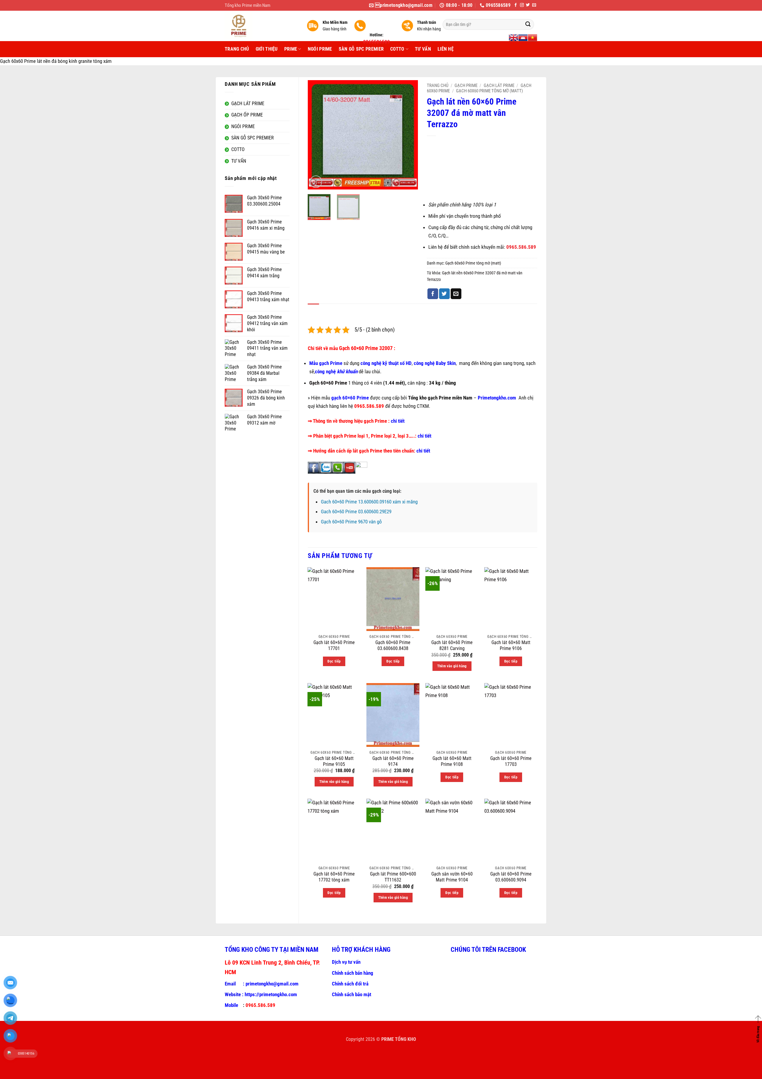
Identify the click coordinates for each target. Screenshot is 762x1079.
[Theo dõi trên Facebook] (516, 5)
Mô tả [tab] (313, 310)
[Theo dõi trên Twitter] (528, 5)
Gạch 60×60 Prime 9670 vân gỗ (351, 522)
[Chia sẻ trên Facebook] (432, 293)
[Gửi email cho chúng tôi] (534, 5)
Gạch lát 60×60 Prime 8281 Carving (452, 645)
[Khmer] (523, 37)
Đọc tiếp (334, 661)
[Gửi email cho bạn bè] (456, 293)
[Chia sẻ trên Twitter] (444, 293)
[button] (316, 181)
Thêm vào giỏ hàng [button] (452, 666)
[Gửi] (527, 24)
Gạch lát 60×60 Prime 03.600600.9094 (511, 877)
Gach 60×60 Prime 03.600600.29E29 (356, 511)
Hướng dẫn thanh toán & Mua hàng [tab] (443, 310)
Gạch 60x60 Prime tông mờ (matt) (489, 91)
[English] (513, 37)
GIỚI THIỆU (267, 49)
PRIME (290, 49)
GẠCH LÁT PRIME (499, 85)
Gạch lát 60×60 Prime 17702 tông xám (334, 877)
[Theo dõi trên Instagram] (522, 5)
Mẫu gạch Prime (325, 363)
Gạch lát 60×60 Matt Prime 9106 (510, 645)
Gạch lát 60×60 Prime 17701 (334, 645)
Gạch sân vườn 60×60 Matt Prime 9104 (452, 877)
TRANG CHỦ (237, 49)
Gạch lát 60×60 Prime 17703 (511, 761)
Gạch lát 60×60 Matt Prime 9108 (451, 761)
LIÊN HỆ (446, 49)
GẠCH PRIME (466, 85)
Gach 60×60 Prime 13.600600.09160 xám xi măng (369, 502)
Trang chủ (437, 85)
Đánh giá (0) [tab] (335, 310)
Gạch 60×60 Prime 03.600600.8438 (392, 645)
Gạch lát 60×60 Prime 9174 (393, 761)
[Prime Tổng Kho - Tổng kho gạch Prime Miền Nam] (261, 26)
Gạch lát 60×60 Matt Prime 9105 (334, 761)
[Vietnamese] (532, 37)
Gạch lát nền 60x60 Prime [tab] (378, 310)
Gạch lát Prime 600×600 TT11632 (393, 877)
